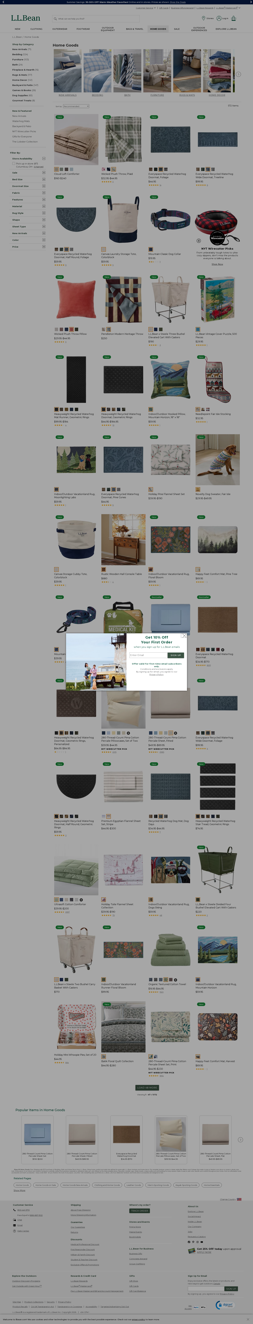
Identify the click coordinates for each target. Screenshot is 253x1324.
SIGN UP (176, 655)
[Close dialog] (183, 636)
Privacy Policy (156, 674)
